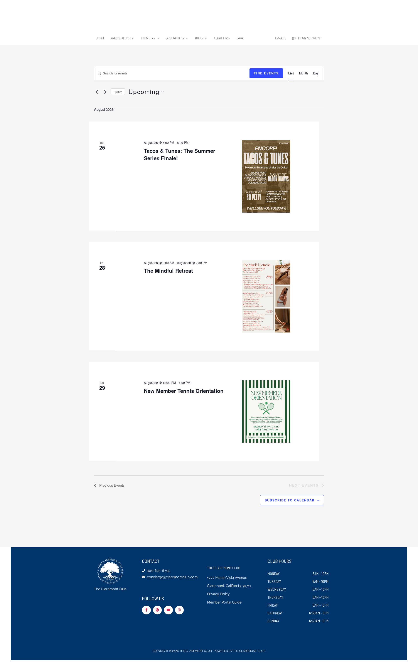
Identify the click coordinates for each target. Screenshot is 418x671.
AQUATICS (175, 38)
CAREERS (222, 38)
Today (118, 91)
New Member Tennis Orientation (184, 390)
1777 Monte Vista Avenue (227, 578)
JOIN (100, 38)
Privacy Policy (218, 594)
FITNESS (148, 38)
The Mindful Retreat (168, 270)
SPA (240, 38)
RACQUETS (120, 38)
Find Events (266, 73)
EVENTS (257, 38)
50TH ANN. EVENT (307, 38)
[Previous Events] (96, 91)
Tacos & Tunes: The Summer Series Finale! (179, 154)
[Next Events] (105, 91)
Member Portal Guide (224, 602)
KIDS (199, 38)
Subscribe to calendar (290, 500)
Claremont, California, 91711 (229, 586)
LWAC (280, 38)
